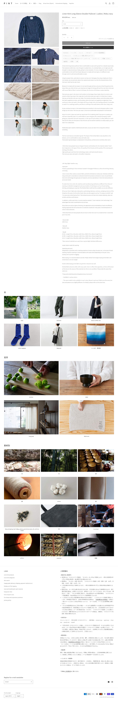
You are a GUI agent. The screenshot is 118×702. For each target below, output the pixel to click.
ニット (81, 52)
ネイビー (89, 52)
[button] (30, 3)
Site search (7, 580)
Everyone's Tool (8, 592)
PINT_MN (104, 697)
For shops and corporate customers (13, 597)
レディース (96, 58)
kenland (66, 52)
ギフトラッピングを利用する (106, 38)
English (18, 696)
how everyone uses (9, 594)
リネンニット (67, 55)
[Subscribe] (31, 682)
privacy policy (7, 600)
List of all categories (9, 577)
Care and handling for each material (13, 589)
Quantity (64, 34)
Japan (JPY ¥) (8, 696)
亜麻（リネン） (107, 58)
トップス (74, 52)
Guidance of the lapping (10, 586)
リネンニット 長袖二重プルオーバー (84, 55)
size (63, 21)
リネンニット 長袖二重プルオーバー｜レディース (77, 58)
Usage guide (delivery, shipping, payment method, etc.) (18, 583)
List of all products (9, 575)
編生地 (66, 61)
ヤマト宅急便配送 (99, 52)
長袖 (72, 61)
